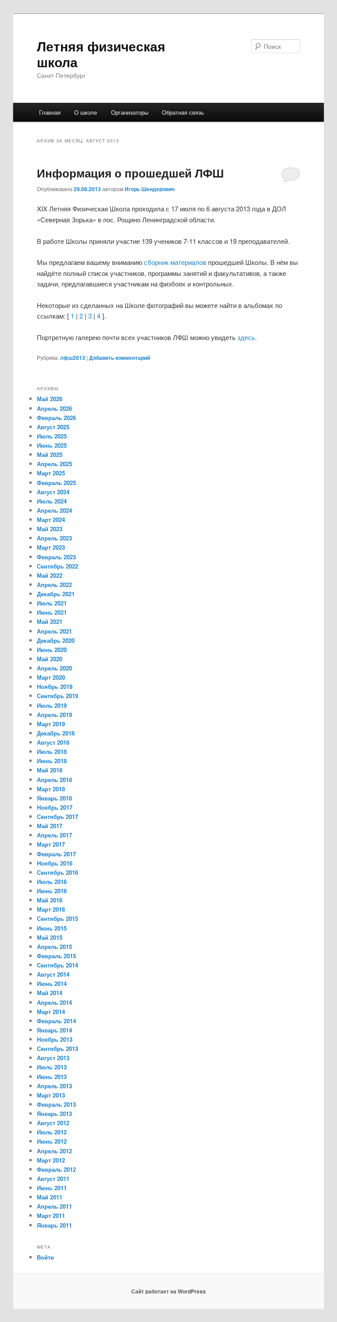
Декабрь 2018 (56, 733)
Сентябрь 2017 (57, 816)
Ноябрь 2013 (54, 1039)
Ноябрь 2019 (54, 686)
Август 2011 (53, 1178)
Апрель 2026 (54, 408)
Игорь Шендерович (150, 189)
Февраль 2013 (56, 1104)
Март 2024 (51, 519)
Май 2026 (49, 399)
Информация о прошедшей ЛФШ (130, 173)
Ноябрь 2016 (54, 863)
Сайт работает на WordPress (168, 1291)
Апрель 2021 (54, 631)
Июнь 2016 (52, 891)
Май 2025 (49, 454)
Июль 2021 (52, 603)
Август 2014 (53, 974)
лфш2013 (72, 358)
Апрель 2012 (54, 1151)
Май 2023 (49, 529)
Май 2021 (49, 621)
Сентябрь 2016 (57, 872)
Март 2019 (51, 724)
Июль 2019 (52, 705)
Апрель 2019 (54, 714)
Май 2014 (49, 993)
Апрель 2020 (54, 668)
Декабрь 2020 (56, 640)
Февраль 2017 (56, 854)
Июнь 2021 (52, 612)
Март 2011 (51, 1215)
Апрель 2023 (54, 538)
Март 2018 (51, 789)
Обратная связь (183, 112)
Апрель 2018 (54, 779)
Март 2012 (51, 1160)
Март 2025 (51, 473)
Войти (45, 1257)
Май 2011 (49, 1197)
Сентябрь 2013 (57, 1048)
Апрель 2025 (54, 464)
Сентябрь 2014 (57, 965)
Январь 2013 (54, 1113)
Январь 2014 (54, 1030)
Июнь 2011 (52, 1188)
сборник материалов (175, 262)
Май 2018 (49, 770)
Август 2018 (53, 742)
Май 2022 (49, 575)
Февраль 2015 (56, 956)
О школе (85, 112)
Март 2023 (51, 547)
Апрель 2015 (54, 946)
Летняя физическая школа (101, 53)
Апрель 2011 (54, 1206)
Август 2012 (53, 1123)
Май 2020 (49, 659)
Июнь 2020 (52, 649)
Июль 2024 (52, 501)
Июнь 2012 (52, 1141)
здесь (246, 337)
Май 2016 (49, 900)
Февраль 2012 (56, 1169)
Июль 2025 (52, 436)
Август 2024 (53, 492)
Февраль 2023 (56, 557)
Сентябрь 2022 (57, 566)
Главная (50, 112)
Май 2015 (49, 937)
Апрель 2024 (54, 510)
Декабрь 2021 (56, 594)
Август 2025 (53, 427)
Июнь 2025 (52, 445)
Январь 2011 (54, 1225)
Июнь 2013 (52, 1076)
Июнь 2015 (52, 928)
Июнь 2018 (52, 761)
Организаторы (129, 112)
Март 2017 (51, 844)
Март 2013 (51, 1095)
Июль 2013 (52, 1067)
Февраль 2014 (56, 1021)
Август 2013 (53, 1058)
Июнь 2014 (52, 983)
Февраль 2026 (56, 417)
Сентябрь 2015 (57, 918)
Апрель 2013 (54, 1086)
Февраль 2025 (56, 482)
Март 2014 (51, 1011)
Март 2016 (51, 909)
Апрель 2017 (54, 835)
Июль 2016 (52, 881)
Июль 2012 (52, 1132)
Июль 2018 (52, 751)
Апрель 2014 (54, 1002)
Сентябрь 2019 (57, 696)
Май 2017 (49, 826)
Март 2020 (51, 677)
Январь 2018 (54, 798)
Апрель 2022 (54, 584)
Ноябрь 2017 (54, 807)
